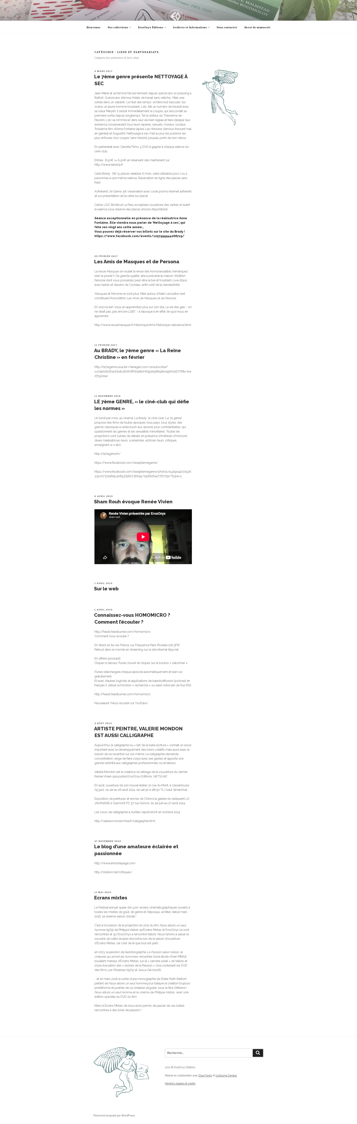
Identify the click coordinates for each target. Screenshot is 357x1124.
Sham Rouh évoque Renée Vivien (133, 501)
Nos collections (118, 27)
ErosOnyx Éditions (150, 27)
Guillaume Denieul (226, 1075)
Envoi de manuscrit (257, 27)
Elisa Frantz (205, 1075)
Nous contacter (227, 27)
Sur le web (106, 588)
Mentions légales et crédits (180, 1083)
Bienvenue (93, 27)
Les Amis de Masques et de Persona (136, 261)
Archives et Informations (190, 27)
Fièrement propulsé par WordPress (114, 1115)
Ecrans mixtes (110, 898)
